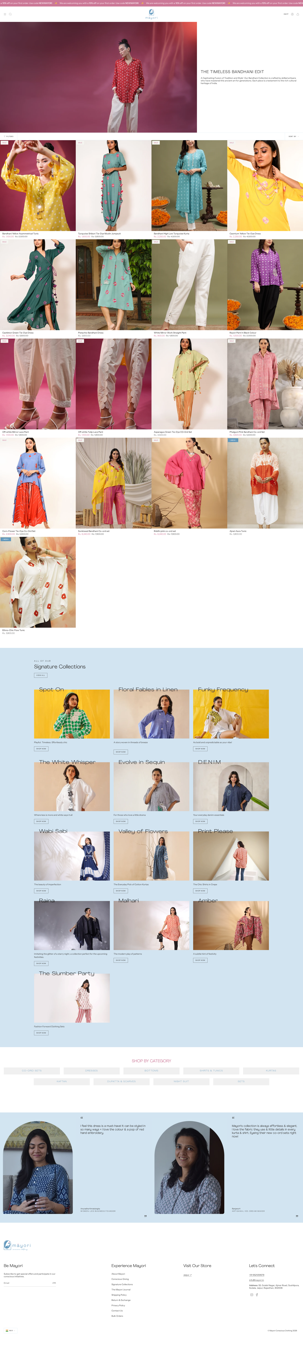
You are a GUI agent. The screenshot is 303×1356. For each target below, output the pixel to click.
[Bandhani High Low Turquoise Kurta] (189, 185)
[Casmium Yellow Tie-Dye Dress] (265, 185)
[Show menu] (5, 14)
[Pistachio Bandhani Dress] (114, 284)
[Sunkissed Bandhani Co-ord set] (114, 483)
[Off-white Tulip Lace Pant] (114, 384)
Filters (9, 136)
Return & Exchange (121, 1300)
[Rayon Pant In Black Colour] (265, 284)
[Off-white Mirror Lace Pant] (38, 384)
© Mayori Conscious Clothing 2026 (282, 1331)
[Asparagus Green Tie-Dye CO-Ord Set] (189, 384)
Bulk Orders (117, 1316)
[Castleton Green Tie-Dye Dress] (38, 284)
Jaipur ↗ (187, 1275)
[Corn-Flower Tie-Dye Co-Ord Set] (38, 483)
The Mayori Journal (120, 1289)
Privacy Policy (118, 1305)
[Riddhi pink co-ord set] (189, 483)
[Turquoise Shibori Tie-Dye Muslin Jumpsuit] (114, 185)
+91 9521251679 (256, 1275)
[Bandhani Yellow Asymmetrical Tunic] (38, 185)
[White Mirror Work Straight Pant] (189, 284)
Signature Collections (122, 1284)
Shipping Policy (119, 1295)
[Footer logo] (17, 1245)
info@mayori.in (256, 1280)
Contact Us (117, 1310)
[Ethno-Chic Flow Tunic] (38, 582)
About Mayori (118, 1274)
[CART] (298, 14)
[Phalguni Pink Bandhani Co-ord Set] (265, 384)
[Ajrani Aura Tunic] (265, 483)
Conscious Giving (120, 1279)
